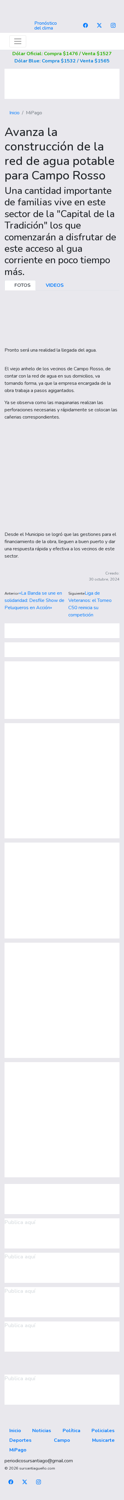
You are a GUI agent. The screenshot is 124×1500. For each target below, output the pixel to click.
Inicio (14, 112)
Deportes (20, 1440)
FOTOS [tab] (22, 285)
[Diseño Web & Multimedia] (62, 1496)
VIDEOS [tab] (54, 285)
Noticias (41, 1430)
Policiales (103, 1430)
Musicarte (103, 1440)
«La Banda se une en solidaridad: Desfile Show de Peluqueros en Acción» (34, 600)
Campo (62, 1440)
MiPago (17, 1450)
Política (71, 1430)
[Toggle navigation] (17, 41)
